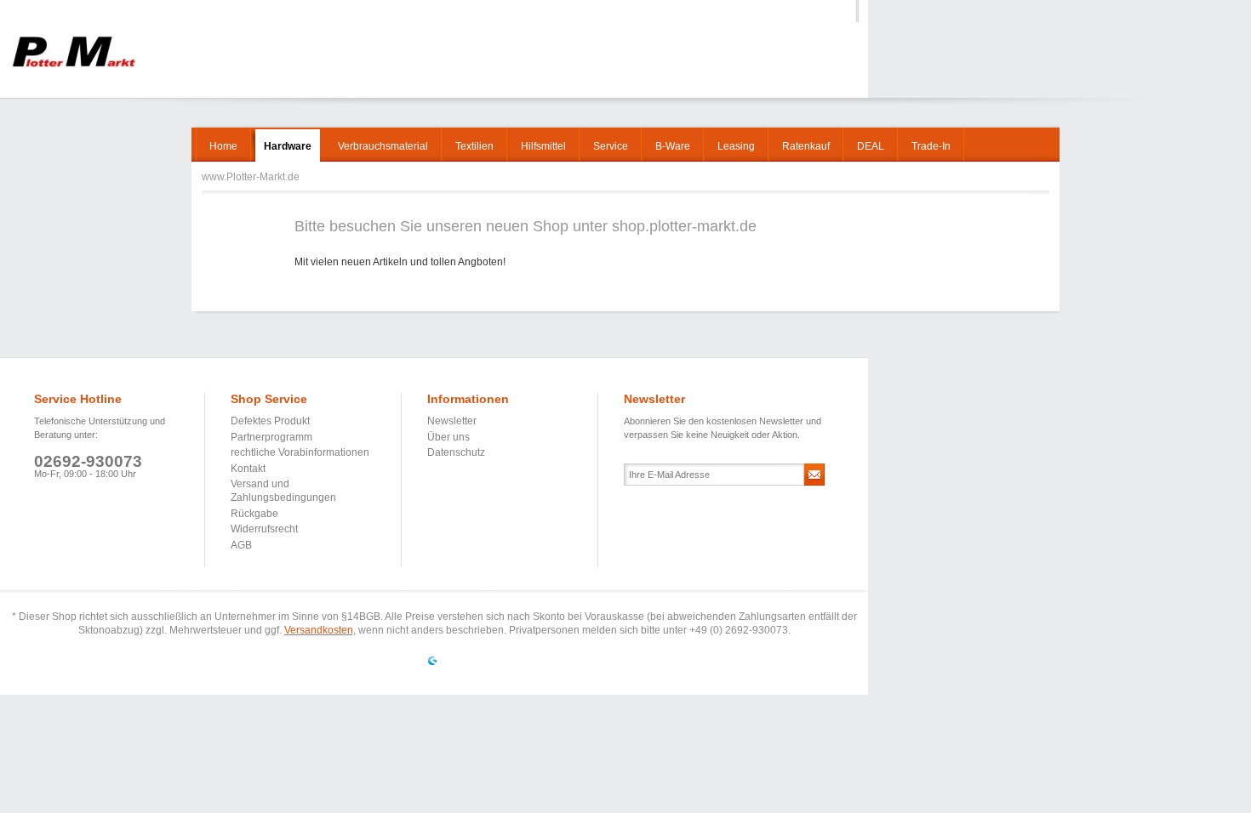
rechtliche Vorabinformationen (300, 452)
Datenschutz (456, 452)
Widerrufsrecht (264, 529)
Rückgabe (254, 514)
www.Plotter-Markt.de (73, 51)
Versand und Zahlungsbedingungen (283, 490)
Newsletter (452, 421)
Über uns (448, 437)
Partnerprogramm (271, 437)
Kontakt (248, 469)
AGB (241, 545)
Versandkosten (318, 630)
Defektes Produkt (270, 421)
